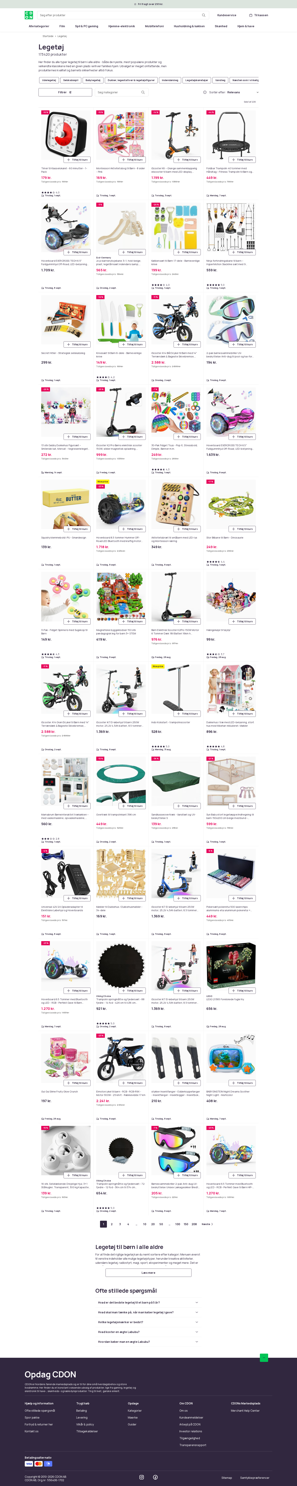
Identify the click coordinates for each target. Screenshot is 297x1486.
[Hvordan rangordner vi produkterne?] (205, 92)
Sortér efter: (217, 92)
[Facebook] (155, 1477)
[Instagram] (141, 1477)
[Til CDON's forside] (29, 15)
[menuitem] (39, 26)
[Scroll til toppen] (264, 1358)
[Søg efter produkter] (204, 15)
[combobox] (123, 15)
